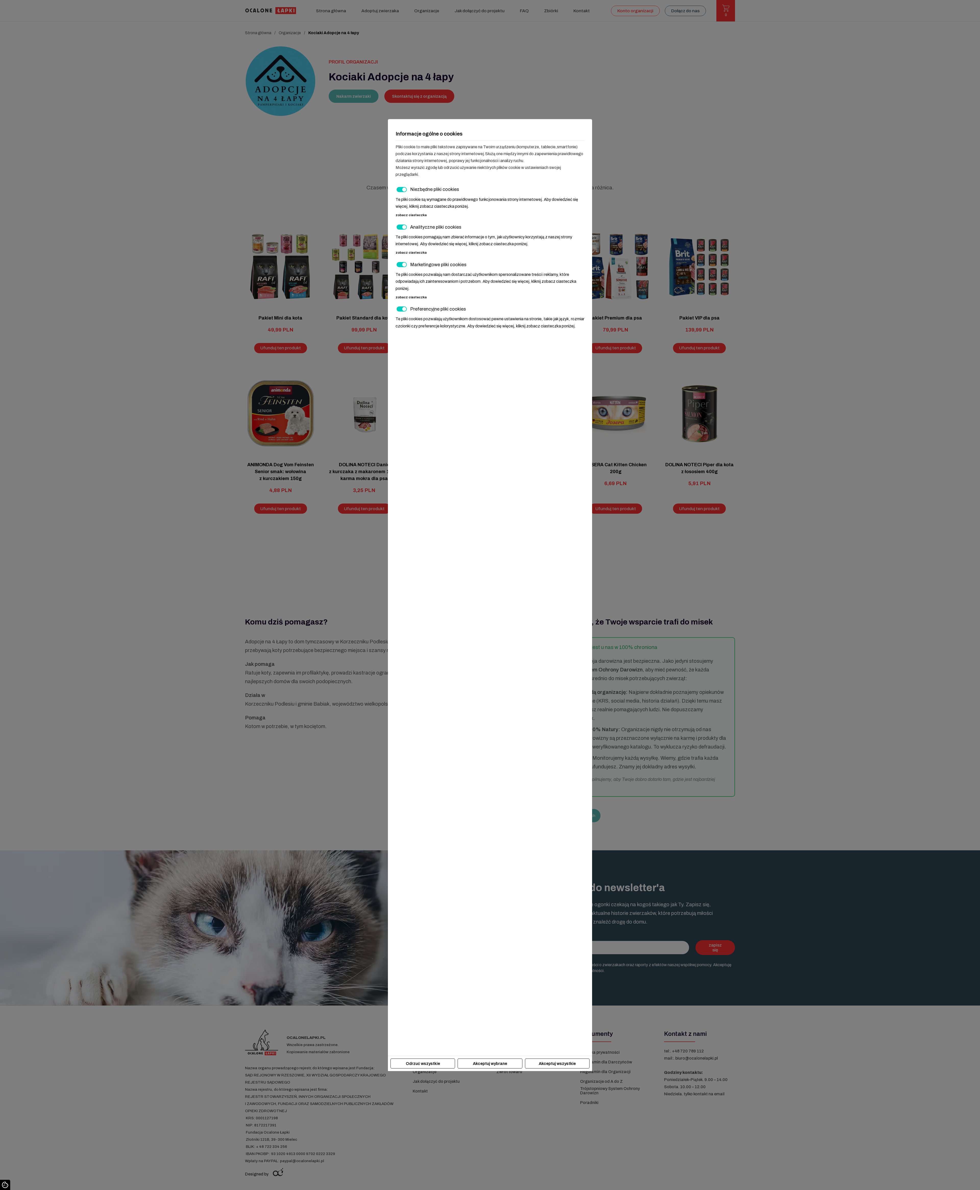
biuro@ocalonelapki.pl (696, 1058)
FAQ (524, 10)
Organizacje (426, 10)
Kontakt (581, 10)
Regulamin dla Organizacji (605, 1072)
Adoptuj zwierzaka (380, 10)
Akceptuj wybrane (490, 1063)
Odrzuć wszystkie (423, 1063)
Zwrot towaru (509, 1072)
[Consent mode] (5, 1185)
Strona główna (331, 10)
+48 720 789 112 (688, 1051)
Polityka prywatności (600, 1052)
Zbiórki (551, 10)
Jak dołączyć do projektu (480, 10)
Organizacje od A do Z (601, 1081)
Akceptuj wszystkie (557, 1063)
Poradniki (589, 1102)
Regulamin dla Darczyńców (606, 1062)
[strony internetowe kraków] (278, 1172)
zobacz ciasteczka (411, 215)
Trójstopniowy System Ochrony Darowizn (610, 1090)
